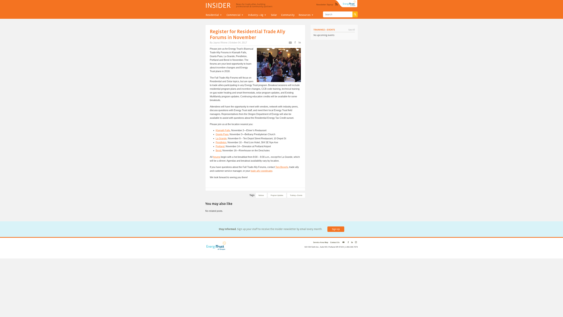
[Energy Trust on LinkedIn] (352, 242)
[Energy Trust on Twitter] (343, 242)
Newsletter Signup (324, 4)
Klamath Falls (223, 130)
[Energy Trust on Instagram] (356, 242)
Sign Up (336, 229)
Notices (261, 195)
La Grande (221, 138)
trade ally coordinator (261, 171)
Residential (212, 15)
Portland (220, 146)
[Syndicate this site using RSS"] (336, 6)
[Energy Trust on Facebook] (348, 242)
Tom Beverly (281, 167)
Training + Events (296, 195)
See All (351, 29)
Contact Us (335, 242)
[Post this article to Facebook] (295, 42)
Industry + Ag (255, 15)
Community (288, 15)
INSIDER (218, 5)
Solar (274, 15)
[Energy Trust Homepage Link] (349, 3)
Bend (218, 150)
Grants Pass (222, 134)
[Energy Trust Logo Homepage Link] (215, 249)
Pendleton (221, 142)
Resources (305, 15)
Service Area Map (320, 242)
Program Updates (277, 195)
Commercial (233, 15)
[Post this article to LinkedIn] (300, 42)
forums (216, 157)
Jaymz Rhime (220, 42)
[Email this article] (290, 43)
